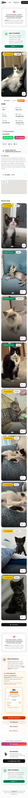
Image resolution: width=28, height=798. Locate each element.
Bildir (15, 100)
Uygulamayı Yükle (15, 761)
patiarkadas (19, 744)
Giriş (10, 2)
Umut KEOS (6, 134)
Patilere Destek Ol (15, 717)
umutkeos (21, 138)
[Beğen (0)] (23, 93)
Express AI (14, 791)
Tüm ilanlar (15, 624)
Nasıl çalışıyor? (14, 726)
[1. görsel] (12, 246)
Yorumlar (22, 100)
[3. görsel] (15, 246)
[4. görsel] (16, 246)
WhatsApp (10, 138)
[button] (14, 74)
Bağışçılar (15, 722)
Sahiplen (8, 100)
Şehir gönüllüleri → (14, 730)
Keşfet (13, 46)
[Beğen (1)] (21, 292)
